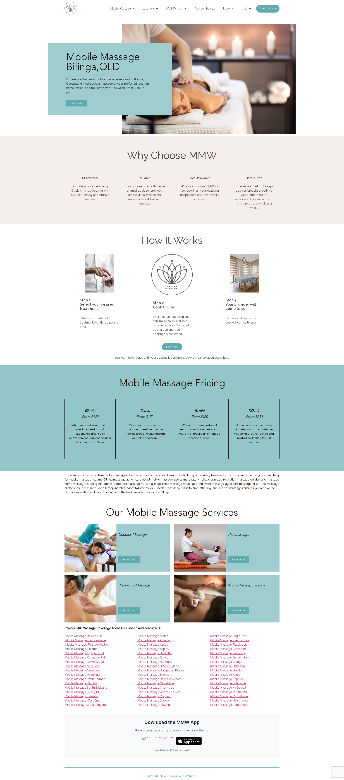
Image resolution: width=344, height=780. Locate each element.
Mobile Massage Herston (80, 649)
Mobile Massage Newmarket (229, 700)
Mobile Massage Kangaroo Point (86, 657)
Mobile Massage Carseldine (155, 683)
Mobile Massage (120, 8)
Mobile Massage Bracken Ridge (158, 666)
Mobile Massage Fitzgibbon (228, 644)
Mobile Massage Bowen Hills (83, 636)
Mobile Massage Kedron (226, 674)
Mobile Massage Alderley (154, 640)
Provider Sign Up (204, 8)
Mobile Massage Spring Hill (82, 692)
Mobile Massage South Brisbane (85, 687)
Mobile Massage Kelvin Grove (84, 662)
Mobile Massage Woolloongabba (86, 705)
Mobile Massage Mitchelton (228, 692)
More (226, 8)
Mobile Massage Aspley (153, 649)
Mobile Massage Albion (152, 636)
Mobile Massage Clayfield (154, 696)
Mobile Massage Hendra (226, 670)
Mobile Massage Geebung (227, 653)
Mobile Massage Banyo (152, 657)
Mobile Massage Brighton (154, 674)
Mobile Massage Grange (226, 662)
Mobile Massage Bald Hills (154, 653)
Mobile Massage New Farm (82, 666)
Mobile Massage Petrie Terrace (84, 679)
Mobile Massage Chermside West (159, 692)
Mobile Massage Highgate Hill (84, 653)
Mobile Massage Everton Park (229, 640)
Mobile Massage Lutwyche (228, 683)
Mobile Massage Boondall (154, 662)
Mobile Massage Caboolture (228, 705)
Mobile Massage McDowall (228, 687)
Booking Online (268, 8)
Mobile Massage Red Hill (80, 683)
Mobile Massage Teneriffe (81, 696)
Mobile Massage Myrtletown (229, 696)
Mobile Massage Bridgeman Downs (160, 670)
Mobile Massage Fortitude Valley (86, 644)
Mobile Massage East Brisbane (85, 640)
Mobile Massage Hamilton (227, 666)
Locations (148, 8)
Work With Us (174, 8)
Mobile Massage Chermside (155, 687)
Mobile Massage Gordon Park (229, 657)
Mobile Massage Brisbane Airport (159, 679)
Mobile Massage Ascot (152, 644)
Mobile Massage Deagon (153, 700)
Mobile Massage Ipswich (154, 705)
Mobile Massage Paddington (83, 674)
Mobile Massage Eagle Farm (229, 636)
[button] (122, 8)
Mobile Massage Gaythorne (228, 649)
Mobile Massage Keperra (226, 679)
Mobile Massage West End (82, 700)
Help (244, 8)
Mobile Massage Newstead (82, 670)
